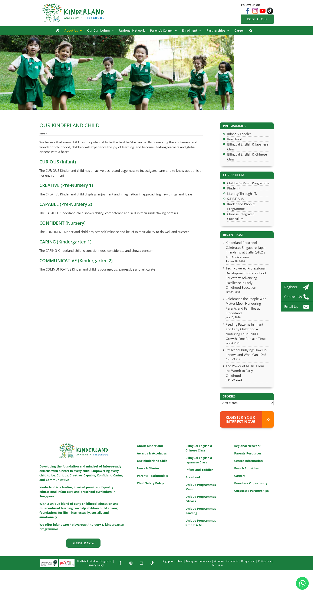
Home (42, 133)
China (180, 561)
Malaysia (191, 561)
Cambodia (232, 561)
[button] (250, 30)
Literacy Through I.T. (242, 193)
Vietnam (219, 561)
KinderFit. (234, 188)
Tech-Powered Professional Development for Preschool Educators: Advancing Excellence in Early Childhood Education (246, 278)
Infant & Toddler (239, 134)
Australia (217, 565)
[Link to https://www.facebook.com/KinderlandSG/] (120, 563)
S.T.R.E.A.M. (235, 199)
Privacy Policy (96, 565)
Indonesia (205, 561)
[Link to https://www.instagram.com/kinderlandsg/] (130, 563)
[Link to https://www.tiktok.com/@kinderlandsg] (152, 563)
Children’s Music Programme (248, 183)
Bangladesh (248, 561)
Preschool (234, 139)
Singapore (168, 561)
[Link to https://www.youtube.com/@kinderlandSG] (141, 563)
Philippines (264, 561)
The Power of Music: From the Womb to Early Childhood (245, 371)
